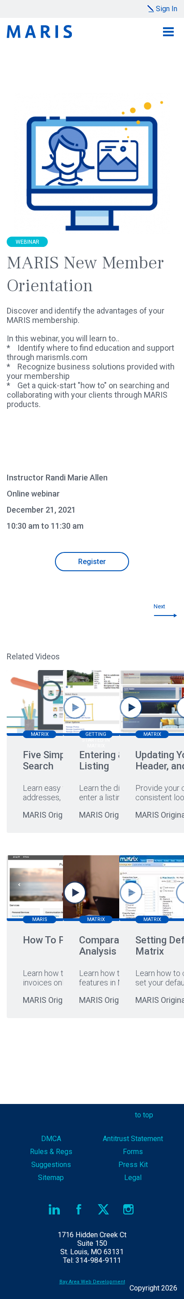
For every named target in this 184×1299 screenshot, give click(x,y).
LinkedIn (54, 1209)
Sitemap (51, 1177)
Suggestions (51, 1164)
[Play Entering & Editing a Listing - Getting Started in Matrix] (131, 707)
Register (92, 561)
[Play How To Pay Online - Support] (75, 892)
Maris (39, 31)
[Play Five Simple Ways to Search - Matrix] (75, 707)
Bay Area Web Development (92, 1282)
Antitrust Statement (133, 1138)
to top (144, 1115)
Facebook (79, 1209)
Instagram (128, 1209)
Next (159, 606)
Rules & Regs (51, 1151)
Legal (133, 1177)
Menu (168, 32)
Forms (133, 1151)
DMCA (51, 1138)
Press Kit (133, 1164)
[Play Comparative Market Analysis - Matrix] (131, 892)
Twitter (104, 1209)
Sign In (166, 8)
